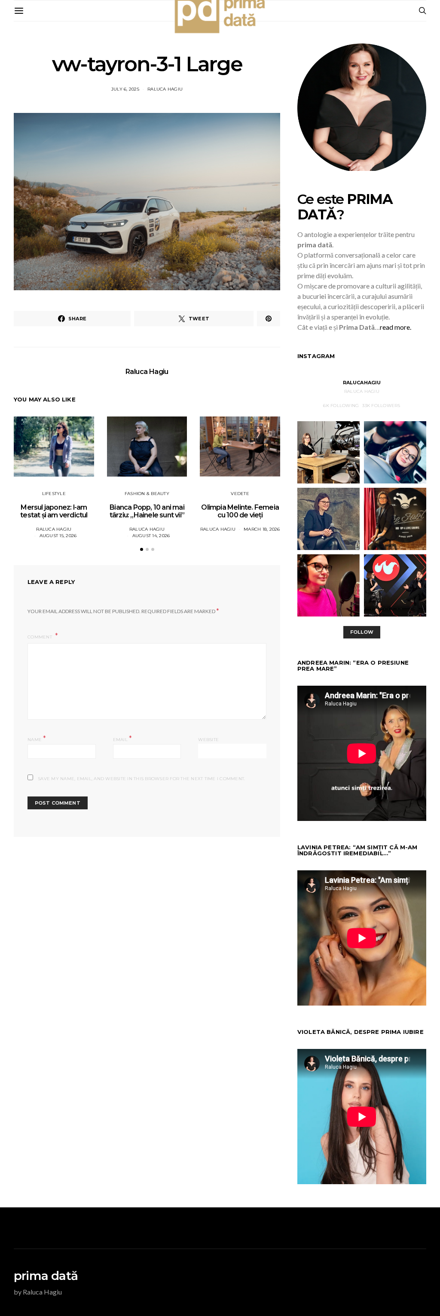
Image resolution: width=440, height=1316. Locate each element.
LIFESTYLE (54, 493)
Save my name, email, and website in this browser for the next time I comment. (141, 778)
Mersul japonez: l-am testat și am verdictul (53, 511)
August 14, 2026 (151, 535)
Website (208, 739)
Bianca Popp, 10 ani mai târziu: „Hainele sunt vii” (147, 511)
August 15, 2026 (58, 535)
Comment (40, 637)
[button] (141, 549)
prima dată (46, 1276)
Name (37, 739)
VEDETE (240, 493)
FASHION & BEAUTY (147, 493)
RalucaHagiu (362, 383)
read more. (395, 327)
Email (122, 739)
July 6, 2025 (125, 89)
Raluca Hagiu (165, 89)
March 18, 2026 (262, 529)
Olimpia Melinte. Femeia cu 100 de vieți (240, 511)
